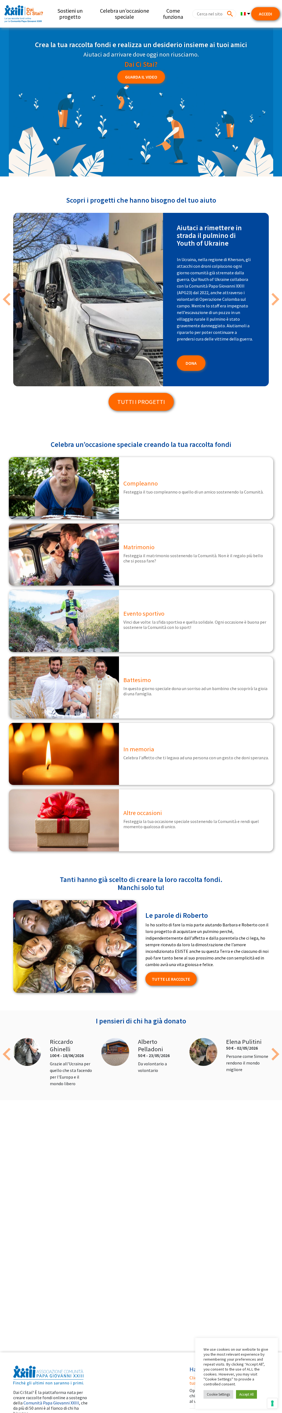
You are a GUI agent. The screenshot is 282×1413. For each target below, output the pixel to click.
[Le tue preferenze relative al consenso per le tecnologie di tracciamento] (272, 1403)
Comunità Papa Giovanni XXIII (51, 1403)
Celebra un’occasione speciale (124, 13)
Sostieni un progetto (70, 13)
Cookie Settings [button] (218, 1394)
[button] (7, 299)
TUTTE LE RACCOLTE (171, 979)
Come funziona (173, 13)
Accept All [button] (246, 1394)
